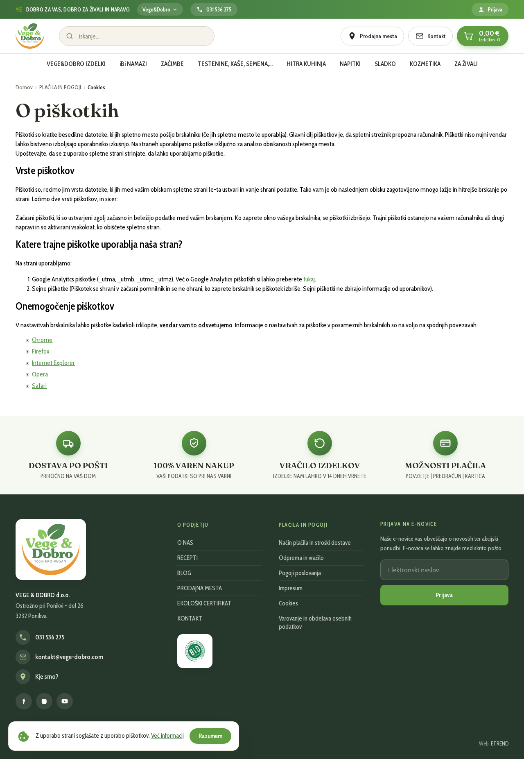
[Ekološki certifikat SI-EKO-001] (194, 651)
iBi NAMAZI (133, 64)
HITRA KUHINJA (306, 64)
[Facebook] (24, 701)
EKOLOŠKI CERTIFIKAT (204, 603)
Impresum (291, 588)
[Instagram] (44, 701)
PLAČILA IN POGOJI (60, 87)
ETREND (499, 743)
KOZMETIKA (425, 64)
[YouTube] (64, 701)
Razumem (210, 736)
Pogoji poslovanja (300, 573)
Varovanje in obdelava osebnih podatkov (315, 622)
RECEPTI (187, 558)
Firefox (41, 351)
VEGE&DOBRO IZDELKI (76, 64)
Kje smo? (47, 676)
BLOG (184, 573)
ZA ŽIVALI (466, 64)
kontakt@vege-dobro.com (69, 657)
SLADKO (385, 64)
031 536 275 (49, 637)
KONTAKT (189, 618)
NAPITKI (350, 64)
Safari (39, 386)
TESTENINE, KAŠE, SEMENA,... (235, 64)
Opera (40, 374)
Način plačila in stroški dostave (315, 542)
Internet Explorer (53, 363)
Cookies (288, 603)
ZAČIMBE (172, 64)
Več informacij (167, 735)
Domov (24, 87)
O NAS (185, 542)
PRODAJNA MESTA (199, 588)
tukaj (309, 279)
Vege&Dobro (156, 9)
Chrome (42, 340)
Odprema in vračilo (301, 558)
